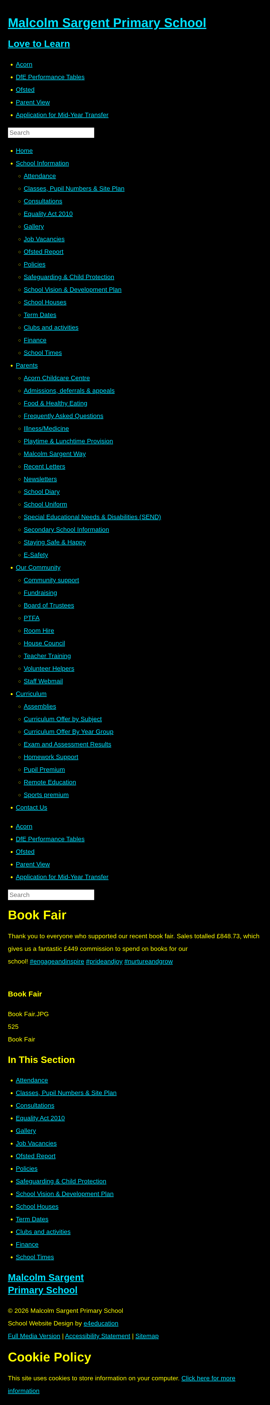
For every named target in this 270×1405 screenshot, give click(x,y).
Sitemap (147, 1335)
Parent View (33, 102)
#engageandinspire (57, 961)
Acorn (24, 64)
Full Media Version (34, 1335)
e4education (101, 1323)
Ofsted (25, 89)
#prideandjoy (104, 961)
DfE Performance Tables (50, 77)
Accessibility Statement (97, 1335)
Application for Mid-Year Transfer (62, 114)
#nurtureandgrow (148, 961)
